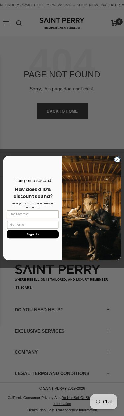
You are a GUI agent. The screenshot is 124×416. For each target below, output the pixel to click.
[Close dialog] (117, 159)
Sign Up (32, 234)
